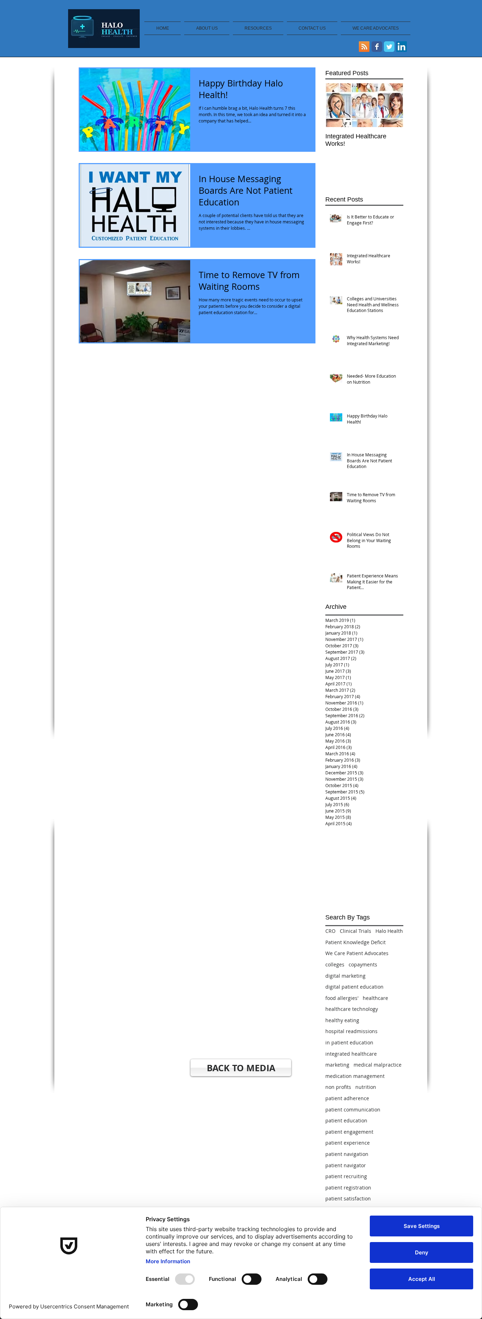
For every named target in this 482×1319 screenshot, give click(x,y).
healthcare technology (351, 1009)
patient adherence (347, 1098)
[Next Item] (392, 105)
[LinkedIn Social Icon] (401, 46)
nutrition (365, 1087)
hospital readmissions (351, 1031)
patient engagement (349, 1131)
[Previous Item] (336, 105)
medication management (355, 1076)
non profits (338, 1087)
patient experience (347, 1142)
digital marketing (345, 975)
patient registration (348, 1187)
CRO (330, 931)
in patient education (349, 1042)
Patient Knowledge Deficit (355, 942)
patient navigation (346, 1154)
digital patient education (354, 986)
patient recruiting (346, 1176)
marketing (337, 1064)
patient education (346, 1120)
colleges (334, 964)
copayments (363, 964)
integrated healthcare (351, 1053)
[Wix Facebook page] (377, 46)
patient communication (352, 1109)
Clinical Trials (355, 931)
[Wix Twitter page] (389, 46)
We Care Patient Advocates (356, 953)
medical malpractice (378, 1064)
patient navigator (345, 1165)
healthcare (375, 998)
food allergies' (342, 998)
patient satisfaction (348, 1198)
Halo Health (389, 931)
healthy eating (342, 1020)
